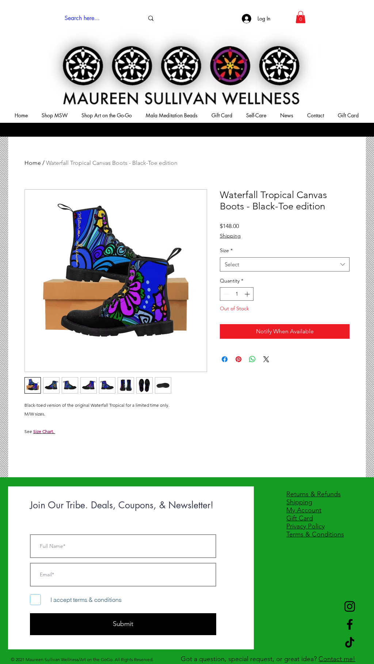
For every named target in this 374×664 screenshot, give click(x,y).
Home (32, 162)
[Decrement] (225, 294)
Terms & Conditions (315, 534)
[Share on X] (266, 359)
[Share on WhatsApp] (252, 359)
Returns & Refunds (313, 494)
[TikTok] (350, 642)
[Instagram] (350, 606)
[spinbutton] (236, 294)
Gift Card (299, 518)
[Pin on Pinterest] (238, 359)
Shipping (230, 235)
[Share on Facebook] (224, 359)
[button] (300, 17)
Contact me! (336, 659)
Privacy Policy (305, 526)
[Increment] (247, 294)
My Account (303, 510)
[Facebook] (350, 624)
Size (226, 250)
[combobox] (285, 264)
